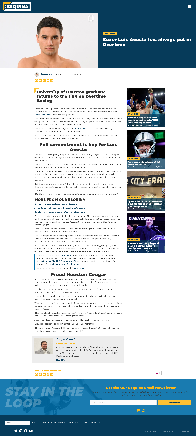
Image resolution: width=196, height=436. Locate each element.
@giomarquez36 (68, 261)
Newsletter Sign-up (92, 423)
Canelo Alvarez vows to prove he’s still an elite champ (59, 212)
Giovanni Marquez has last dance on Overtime (55, 204)
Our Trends (134, 198)
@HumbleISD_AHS (51, 261)
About (35, 423)
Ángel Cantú (47, 74)
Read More (62, 360)
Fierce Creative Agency (184, 431)
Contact (73, 423)
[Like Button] (157, 373)
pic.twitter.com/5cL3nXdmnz (65, 264)
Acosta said (80, 128)
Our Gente (109, 33)
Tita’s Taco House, (43, 115)
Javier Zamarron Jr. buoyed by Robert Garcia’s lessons (59, 208)
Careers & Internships (54, 423)
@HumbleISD (66, 255)
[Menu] (189, 6)
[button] (174, 402)
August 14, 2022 (82, 268)
